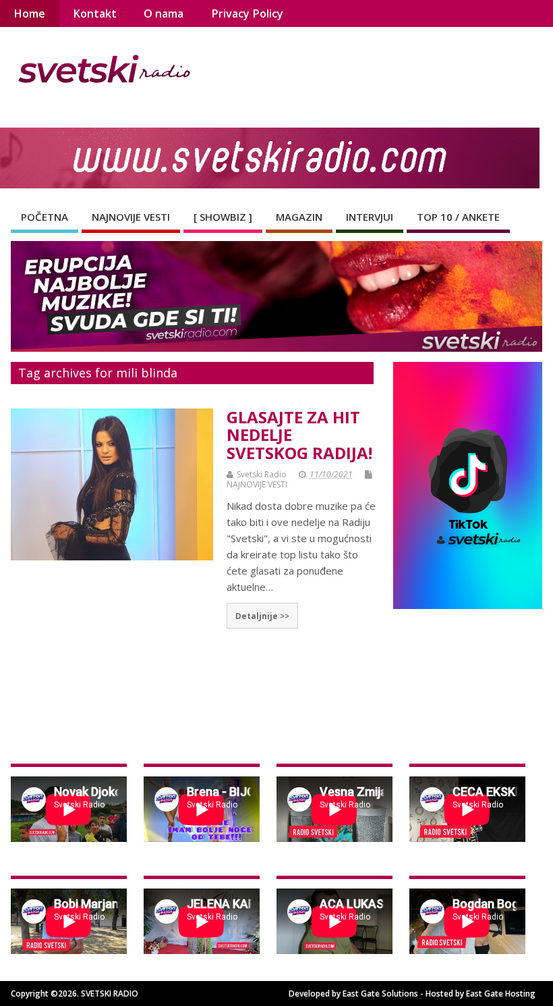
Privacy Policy (247, 13)
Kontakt (95, 13)
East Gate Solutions (380, 993)
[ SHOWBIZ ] (223, 216)
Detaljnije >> (262, 615)
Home (29, 13)
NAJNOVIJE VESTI (131, 216)
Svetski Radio (262, 474)
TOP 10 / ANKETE (458, 216)
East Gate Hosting (500, 993)
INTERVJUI (369, 216)
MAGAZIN (299, 216)
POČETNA (44, 216)
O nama (163, 13)
